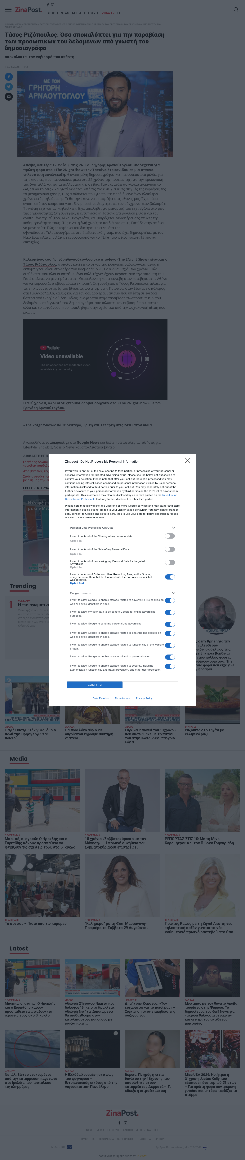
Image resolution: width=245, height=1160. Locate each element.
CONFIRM (95, 684)
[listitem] (122, 528)
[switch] (170, 536)
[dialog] (122, 580)
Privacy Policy (144, 698)
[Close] (188, 461)
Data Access (122, 698)
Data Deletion (101, 698)
